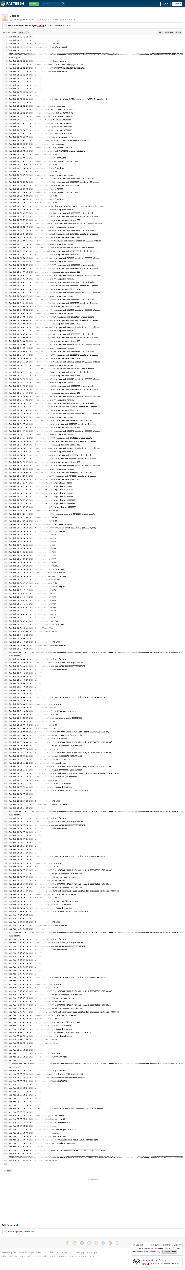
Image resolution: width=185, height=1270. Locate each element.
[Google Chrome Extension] (68, 1243)
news (89, 1252)
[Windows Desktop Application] (89, 1243)
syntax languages (26, 1252)
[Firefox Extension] (75, 1243)
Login (166, 3)
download (169, 33)
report (178, 33)
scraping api (79, 1252)
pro (95, 1252)
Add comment (69, 20)
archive (39, 1252)
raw (160, 33)
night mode (62, 1252)
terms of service (41, 1256)
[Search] (63, 3)
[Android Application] (96, 1243)
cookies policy (26, 1256)
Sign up (177, 3)
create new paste (8, 1252)
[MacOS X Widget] (103, 1243)
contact (92, 1256)
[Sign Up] (136, 1261)
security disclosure (57, 1256)
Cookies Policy (154, 1252)
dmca (70, 1256)
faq (46, 1252)
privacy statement (9, 1256)
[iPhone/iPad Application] (82, 1243)
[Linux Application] (117, 1243)
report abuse (80, 1256)
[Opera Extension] (110, 1243)
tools (52, 1252)
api (70, 1252)
